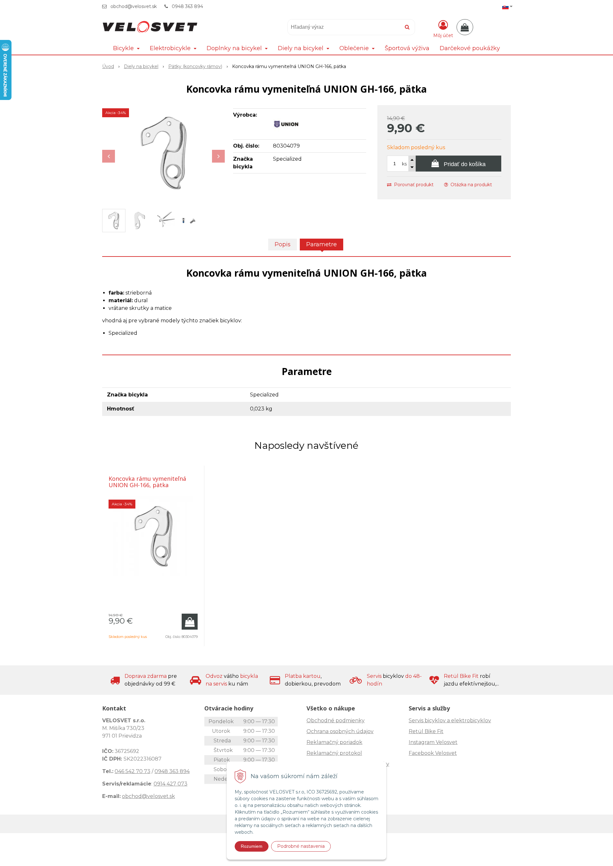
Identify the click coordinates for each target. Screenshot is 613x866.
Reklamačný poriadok (334, 742)
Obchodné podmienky (335, 720)
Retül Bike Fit (426, 731)
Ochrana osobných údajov (340, 731)
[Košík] (465, 27)
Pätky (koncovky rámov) (195, 66)
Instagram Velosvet (433, 742)
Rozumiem (251, 846)
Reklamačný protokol (334, 753)
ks (404, 164)
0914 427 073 (170, 784)
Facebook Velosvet (433, 753)
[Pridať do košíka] (190, 622)
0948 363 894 (187, 6)
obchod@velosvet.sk (133, 6)
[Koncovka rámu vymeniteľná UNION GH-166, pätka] (163, 153)
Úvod (108, 66)
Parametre (321, 244)
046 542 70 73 (132, 771)
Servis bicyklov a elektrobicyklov (450, 720)
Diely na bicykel (141, 66)
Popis (283, 244)
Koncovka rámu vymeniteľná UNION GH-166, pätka (147, 482)
